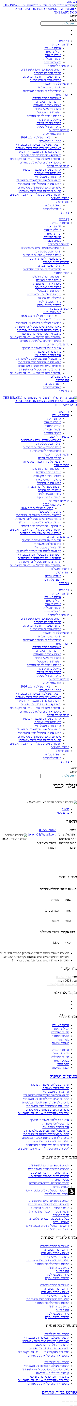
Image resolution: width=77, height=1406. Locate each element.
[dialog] (38, 1402)
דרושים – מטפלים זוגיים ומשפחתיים (47, 1190)
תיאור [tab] (65, 809)
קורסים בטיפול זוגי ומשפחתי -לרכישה (39, 151)
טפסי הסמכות (61, 1179)
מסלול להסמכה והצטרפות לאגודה (49, 1183)
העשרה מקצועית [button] (59, 130)
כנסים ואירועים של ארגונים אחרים (40, 162)
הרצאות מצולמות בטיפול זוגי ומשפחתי (38, 144)
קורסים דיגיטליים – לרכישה (52, 1344)
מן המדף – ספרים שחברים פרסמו (41, 155)
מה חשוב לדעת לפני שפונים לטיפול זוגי (38, 180)
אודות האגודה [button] (60, 44)
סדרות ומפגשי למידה (49, 123)
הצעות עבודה (53, 205)
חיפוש (73, 16)
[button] (38, 19)
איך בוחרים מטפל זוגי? (48, 176)
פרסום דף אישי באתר (48, 108)
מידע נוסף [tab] (63, 812)
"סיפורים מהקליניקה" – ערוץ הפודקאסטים (35, 159)
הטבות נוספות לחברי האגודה (44, 116)
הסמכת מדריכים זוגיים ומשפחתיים (48, 1169)
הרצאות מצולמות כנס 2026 (37, 137)
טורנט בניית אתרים (59, 1392)
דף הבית (64, 41)
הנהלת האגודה (52, 51)
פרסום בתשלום (60, 198)
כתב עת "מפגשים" (50, 141)
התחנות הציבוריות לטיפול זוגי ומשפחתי (46, 1098)
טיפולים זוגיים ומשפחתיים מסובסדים (39, 187)
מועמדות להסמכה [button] (58, 66)
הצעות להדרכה (52, 209)
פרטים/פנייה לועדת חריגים (45, 80)
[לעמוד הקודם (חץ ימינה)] (75, 1405)
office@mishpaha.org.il (62, 984)
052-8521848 (47, 830)
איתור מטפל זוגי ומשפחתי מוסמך (41, 169)
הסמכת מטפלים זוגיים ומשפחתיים (41, 69)
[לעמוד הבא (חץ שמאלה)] (71, 1405)
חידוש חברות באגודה (48, 101)
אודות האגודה (52, 48)
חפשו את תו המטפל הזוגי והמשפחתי (39, 184)
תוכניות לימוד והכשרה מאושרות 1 (48, 1176)
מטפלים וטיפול (63, 1076)
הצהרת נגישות (60, 1043)
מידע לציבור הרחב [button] (58, 166)
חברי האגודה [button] (61, 94)
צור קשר (64, 212)
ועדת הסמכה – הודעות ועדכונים (42, 76)
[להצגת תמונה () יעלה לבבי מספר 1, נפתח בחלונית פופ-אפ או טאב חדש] (69, 795)
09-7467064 (63, 977)
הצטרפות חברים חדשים (46, 98)
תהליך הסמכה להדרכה (47, 73)
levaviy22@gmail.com (42, 834)
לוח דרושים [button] (62, 201)
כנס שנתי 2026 (52, 133)
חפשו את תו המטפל (49, 112)
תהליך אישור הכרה (49, 87)
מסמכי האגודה (52, 62)
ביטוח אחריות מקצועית (47, 105)
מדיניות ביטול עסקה (49, 126)
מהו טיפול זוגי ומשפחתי (47, 173)
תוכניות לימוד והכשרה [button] (56, 83)
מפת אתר (63, 1039)
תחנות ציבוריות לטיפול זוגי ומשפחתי (40, 191)
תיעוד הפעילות (52, 58)
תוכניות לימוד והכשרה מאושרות (42, 91)
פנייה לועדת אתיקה (49, 119)
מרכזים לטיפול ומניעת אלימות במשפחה (45, 1102)
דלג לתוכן (71, 1)
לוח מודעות (62, 1271)
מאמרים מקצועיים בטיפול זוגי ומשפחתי (38, 148)
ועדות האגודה (53, 55)
